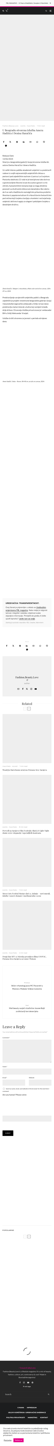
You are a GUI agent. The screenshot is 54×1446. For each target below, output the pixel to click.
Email (5, 1078)
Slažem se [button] (18, 1440)
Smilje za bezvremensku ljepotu (26, 1318)
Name (5, 1067)
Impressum (32, 1408)
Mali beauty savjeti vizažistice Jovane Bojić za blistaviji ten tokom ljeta (27, 1008)
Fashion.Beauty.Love (10, 126)
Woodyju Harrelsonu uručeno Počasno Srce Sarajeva (25, 770)
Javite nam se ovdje (27, 618)
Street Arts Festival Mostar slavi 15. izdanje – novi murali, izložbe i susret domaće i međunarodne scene (26, 894)
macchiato (31, 126)
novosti (15, 766)
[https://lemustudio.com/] (24, 1220)
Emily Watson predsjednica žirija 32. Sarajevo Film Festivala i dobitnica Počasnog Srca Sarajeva (32, 1330)
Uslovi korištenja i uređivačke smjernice (27, 1412)
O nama (20, 1408)
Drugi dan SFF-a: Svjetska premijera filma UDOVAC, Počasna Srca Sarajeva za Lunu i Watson (24, 957)
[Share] (3, 142)
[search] (48, 1394)
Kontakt (44, 1417)
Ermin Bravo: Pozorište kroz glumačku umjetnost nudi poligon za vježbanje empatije (32, 1288)
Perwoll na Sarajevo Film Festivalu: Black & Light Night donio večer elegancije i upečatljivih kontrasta (26, 832)
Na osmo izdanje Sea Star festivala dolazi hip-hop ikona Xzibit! (32, 1306)
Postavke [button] (8, 1440)
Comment (6, 1038)
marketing (32, 1417)
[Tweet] (10, 142)
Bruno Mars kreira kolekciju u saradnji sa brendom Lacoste (24, 1278)
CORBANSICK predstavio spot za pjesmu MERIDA (23, 1297)
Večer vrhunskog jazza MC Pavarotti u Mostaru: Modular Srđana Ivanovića (27, 986)
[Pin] (17, 142)
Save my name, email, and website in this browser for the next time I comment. (26, 1090)
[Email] (30, 142)
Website (31, 1078)
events (22, 126)
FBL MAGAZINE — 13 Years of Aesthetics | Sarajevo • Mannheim (27, 3)
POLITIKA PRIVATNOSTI (15, 1417)
